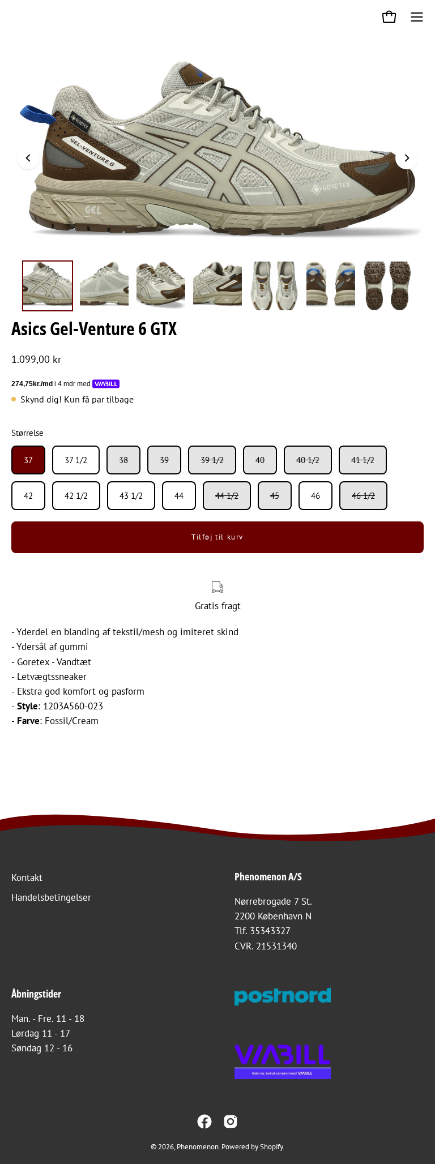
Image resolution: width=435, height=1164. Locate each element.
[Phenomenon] (19, 16)
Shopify (271, 1146)
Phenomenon (198, 1146)
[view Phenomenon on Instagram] (230, 1121)
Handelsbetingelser (51, 897)
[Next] (406, 158)
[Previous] (28, 158)
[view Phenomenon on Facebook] (204, 1121)
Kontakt (26, 877)
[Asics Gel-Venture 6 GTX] (47, 285)
